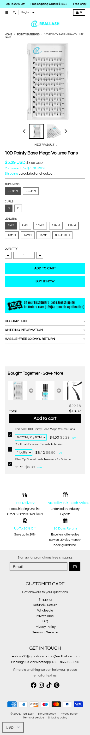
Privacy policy (69, 713)
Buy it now (45, 281)
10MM (40, 225)
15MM (43, 235)
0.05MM (31, 191)
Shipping (11, 173)
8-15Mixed (62, 235)
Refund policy (47, 713)
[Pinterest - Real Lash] (57, 685)
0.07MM (13, 191)
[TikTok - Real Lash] (49, 685)
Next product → (46, 144)
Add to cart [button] (45, 418)
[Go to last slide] (24, 131)
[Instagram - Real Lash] (41, 685)
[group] (36, 131)
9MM (25, 225)
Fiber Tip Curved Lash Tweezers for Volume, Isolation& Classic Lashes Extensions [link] (43, 460)
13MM (12, 235)
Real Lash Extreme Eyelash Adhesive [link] (39, 444)
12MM (72, 225)
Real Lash (28, 713)
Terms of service (33, 717)
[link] (17, 390)
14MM (28, 235)
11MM (56, 225)
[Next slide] (65, 131)
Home (8, 34)
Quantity (11, 248)
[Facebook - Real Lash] (33, 685)
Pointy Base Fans (28, 34)
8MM (11, 225)
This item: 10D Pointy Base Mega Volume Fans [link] (45, 429)
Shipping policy (57, 717)
